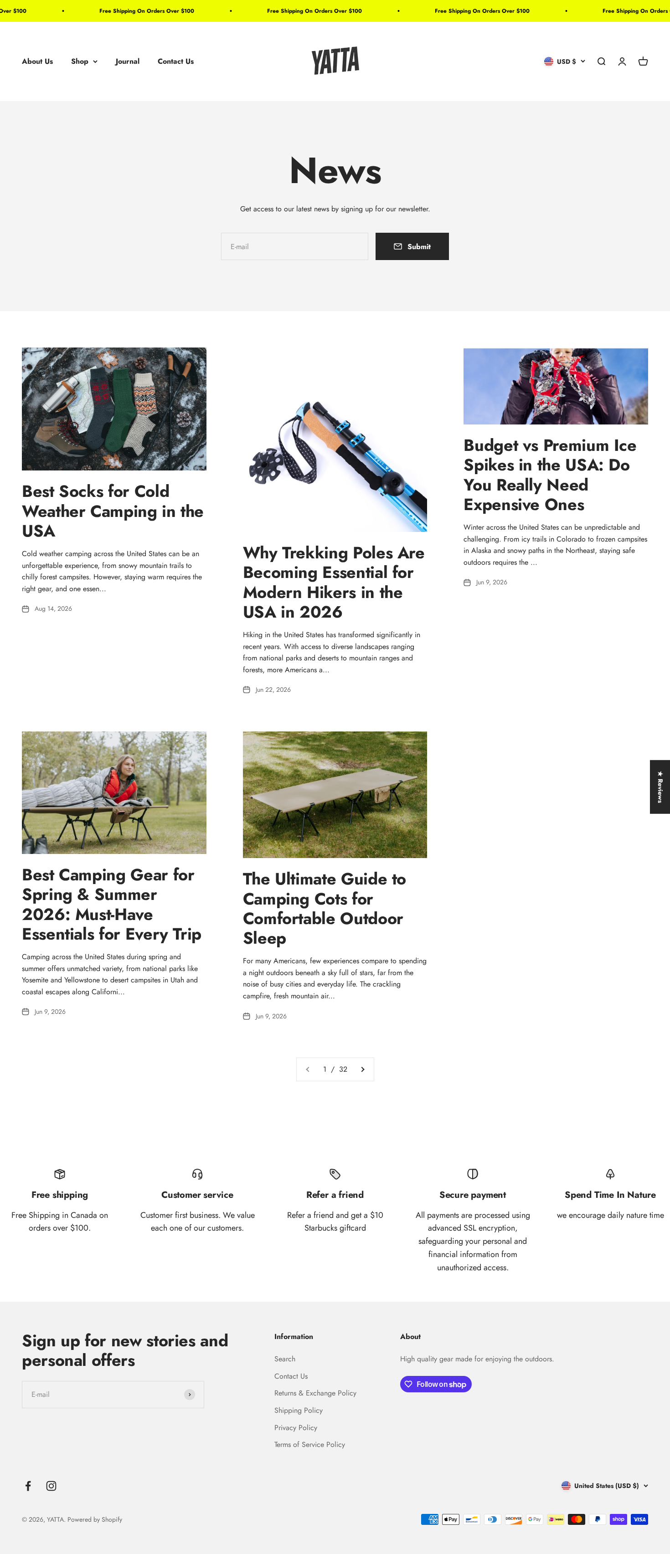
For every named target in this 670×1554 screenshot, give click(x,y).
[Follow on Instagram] (51, 1486)
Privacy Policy (295, 1427)
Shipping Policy (298, 1410)
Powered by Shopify (94, 1519)
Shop (79, 61)
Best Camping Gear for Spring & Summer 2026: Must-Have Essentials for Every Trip (111, 904)
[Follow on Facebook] (28, 1486)
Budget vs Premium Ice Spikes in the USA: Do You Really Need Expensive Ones (550, 474)
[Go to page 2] (362, 1069)
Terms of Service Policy (309, 1444)
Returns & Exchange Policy (315, 1393)
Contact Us (176, 61)
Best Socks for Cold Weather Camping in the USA (113, 510)
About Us (37, 61)
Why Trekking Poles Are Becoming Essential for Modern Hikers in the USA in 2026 (334, 582)
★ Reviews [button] (660, 787)
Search (284, 1359)
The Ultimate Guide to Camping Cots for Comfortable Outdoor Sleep (324, 908)
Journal (127, 61)
